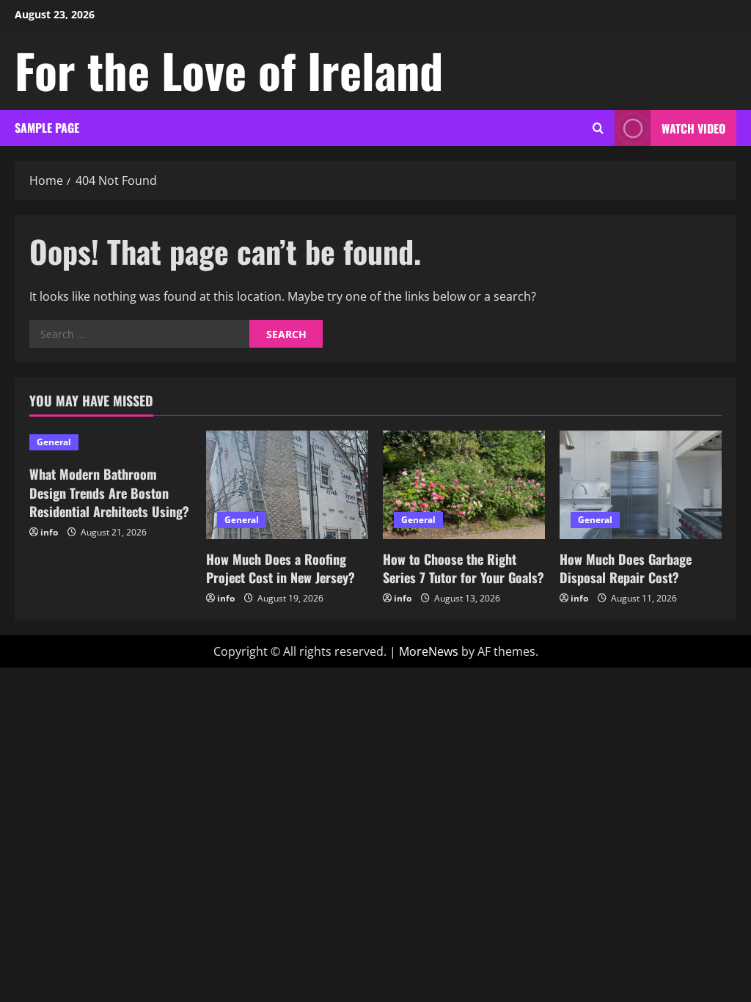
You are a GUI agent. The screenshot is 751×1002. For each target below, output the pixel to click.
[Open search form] (598, 128)
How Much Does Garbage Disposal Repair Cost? (626, 568)
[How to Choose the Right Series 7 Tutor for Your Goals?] (464, 484)
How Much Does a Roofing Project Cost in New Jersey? (280, 568)
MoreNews (428, 651)
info (49, 532)
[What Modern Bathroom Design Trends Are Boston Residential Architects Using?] (110, 442)
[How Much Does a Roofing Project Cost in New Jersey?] (287, 484)
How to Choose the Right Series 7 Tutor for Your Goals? (463, 568)
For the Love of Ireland (229, 69)
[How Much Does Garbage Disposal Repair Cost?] (641, 484)
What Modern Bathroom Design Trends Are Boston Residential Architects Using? (109, 492)
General (54, 442)
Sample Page (47, 127)
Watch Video (693, 128)
